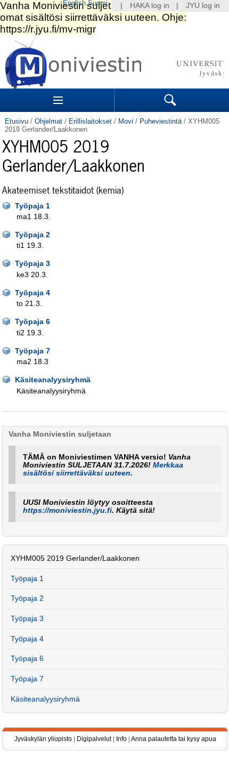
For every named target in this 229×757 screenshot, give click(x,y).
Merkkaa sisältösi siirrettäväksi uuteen (103, 469)
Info (121, 739)
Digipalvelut (94, 739)
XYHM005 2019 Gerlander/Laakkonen (75, 558)
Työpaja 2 (32, 235)
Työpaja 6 (32, 322)
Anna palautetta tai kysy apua (173, 739)
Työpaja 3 (32, 264)
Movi (125, 121)
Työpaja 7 (32, 351)
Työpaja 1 (32, 206)
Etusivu (16, 121)
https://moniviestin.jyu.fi (67, 510)
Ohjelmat (48, 121)
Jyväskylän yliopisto (43, 739)
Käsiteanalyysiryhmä (53, 380)
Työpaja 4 (32, 293)
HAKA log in (149, 6)
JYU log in (203, 6)
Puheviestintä (161, 121)
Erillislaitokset (90, 121)
